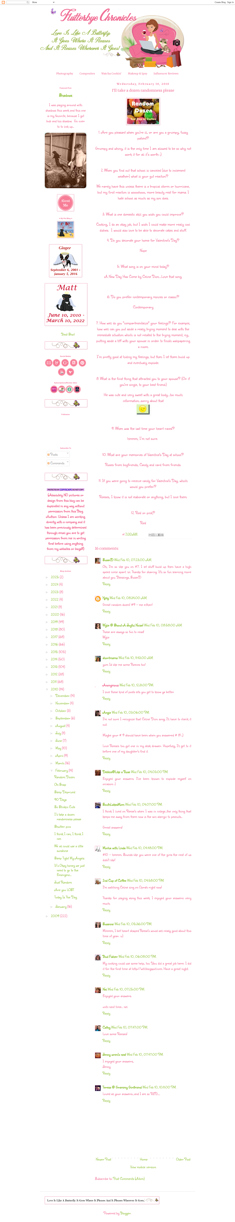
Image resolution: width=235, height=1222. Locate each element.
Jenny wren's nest (114, 1054)
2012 (55, 674)
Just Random (63, 882)
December (62, 695)
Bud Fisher (110, 956)
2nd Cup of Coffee (114, 880)
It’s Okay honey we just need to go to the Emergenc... (69, 870)
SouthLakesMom (113, 804)
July (58, 732)
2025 (55, 576)
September (63, 718)
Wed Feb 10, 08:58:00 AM (163, 625)
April (59, 755)
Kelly (106, 597)
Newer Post (103, 1159)
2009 (55, 915)
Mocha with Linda (114, 847)
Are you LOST (64, 889)
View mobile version (143, 1166)
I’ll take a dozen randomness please (67, 816)
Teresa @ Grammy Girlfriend (122, 1087)
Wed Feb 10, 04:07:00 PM (143, 804)
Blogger (125, 1212)
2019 (55, 621)
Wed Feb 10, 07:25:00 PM (126, 989)
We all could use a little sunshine (68, 848)
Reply (106, 583)
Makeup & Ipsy (137, 73)
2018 (55, 629)
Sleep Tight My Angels (69, 858)
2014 (54, 659)
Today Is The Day (65, 896)
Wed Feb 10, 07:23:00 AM (132, 559)
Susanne (108, 923)
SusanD (108, 559)
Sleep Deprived (64, 791)
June (59, 740)
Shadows (65, 95)
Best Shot (68, 334)
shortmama (110, 657)
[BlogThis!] (153, 534)
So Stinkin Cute (64, 806)
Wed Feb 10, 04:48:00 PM (144, 847)
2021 (55, 606)
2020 (55, 614)
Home (144, 1159)
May (58, 747)
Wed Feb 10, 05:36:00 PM (133, 923)
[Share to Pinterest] (162, 534)
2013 (55, 666)
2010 (55, 689)
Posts (53, 454)
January (61, 906)
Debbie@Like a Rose (116, 771)
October (61, 710)
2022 (55, 599)
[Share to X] (156, 534)
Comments (56, 462)
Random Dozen (64, 776)
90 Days (60, 799)
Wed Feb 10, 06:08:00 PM (137, 956)
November (62, 703)
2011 (54, 681)
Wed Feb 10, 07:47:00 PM (129, 1027)
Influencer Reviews (166, 73)
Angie (107, 712)
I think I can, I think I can (68, 836)
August (60, 725)
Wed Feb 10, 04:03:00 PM (149, 771)
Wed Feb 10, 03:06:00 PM (130, 712)
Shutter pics (62, 826)
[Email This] (150, 534)
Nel (105, 989)
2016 (55, 644)
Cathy (106, 1027)
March (60, 762)
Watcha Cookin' (111, 73)
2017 (55, 636)
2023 (55, 591)
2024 (55, 584)
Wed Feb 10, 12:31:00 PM (136, 684)
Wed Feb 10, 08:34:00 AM (128, 597)
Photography (64, 73)
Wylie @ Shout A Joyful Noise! (123, 625)
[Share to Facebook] (159, 534)
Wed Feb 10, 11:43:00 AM (136, 657)
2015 (55, 651)
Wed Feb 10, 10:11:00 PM (159, 1087)
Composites (87, 73)
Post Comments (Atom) (129, 1178)
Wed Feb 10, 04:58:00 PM (145, 880)
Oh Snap (60, 784)
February (62, 770)
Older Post (183, 1159)
